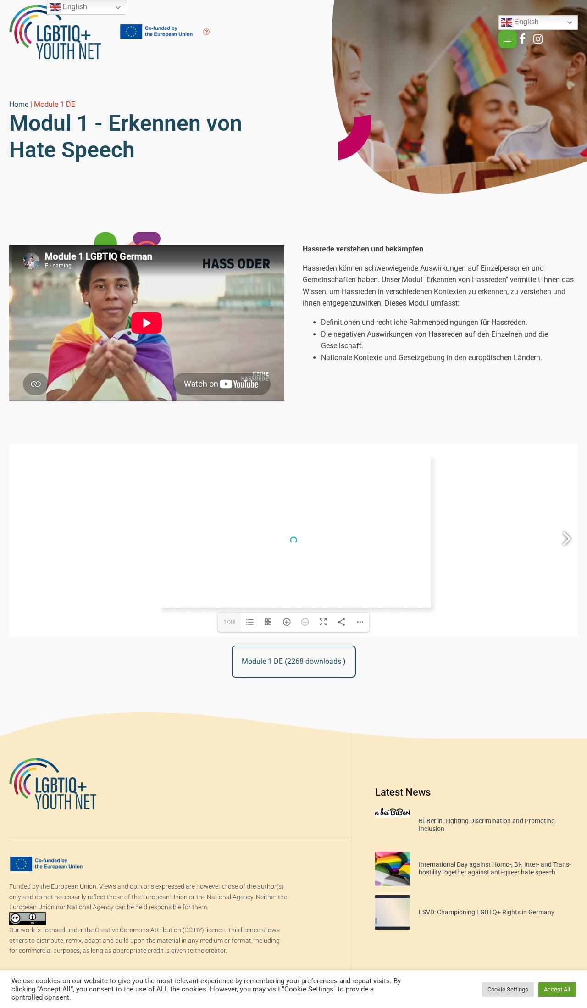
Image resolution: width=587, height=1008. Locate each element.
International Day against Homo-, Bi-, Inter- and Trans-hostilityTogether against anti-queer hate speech (495, 868)
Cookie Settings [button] (507, 989)
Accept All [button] (557, 989)
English (525, 22)
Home (18, 104)
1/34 (229, 622)
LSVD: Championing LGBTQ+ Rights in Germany (486, 912)
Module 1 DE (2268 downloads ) (294, 661)
